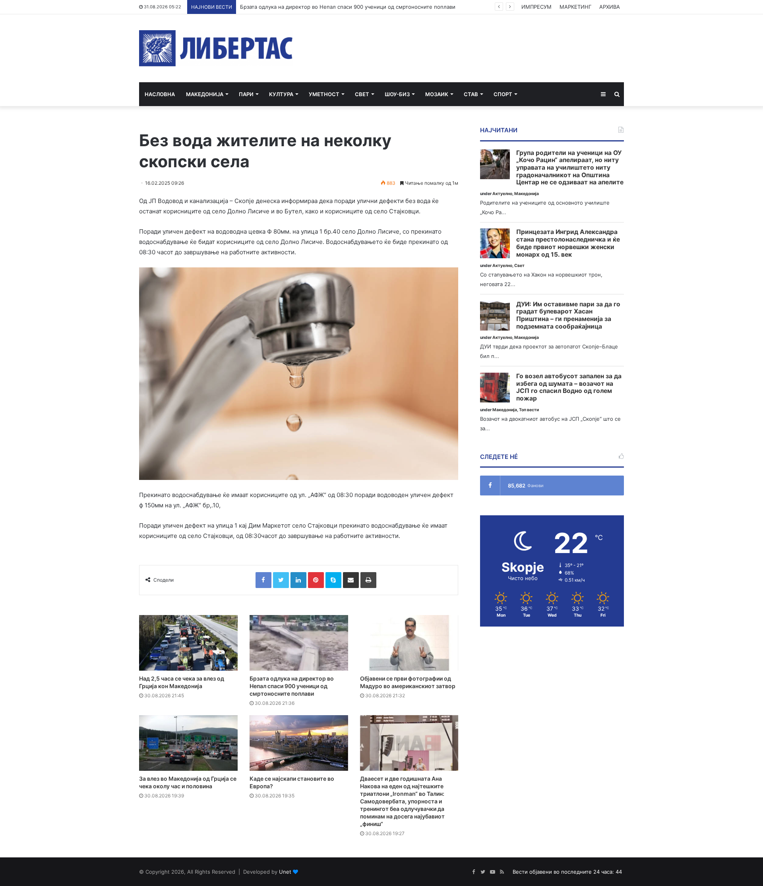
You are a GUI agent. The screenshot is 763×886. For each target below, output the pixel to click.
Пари (246, 94)
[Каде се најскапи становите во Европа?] (299, 743)
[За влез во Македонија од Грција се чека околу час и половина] (188, 743)
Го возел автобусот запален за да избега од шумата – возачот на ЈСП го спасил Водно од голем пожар (569, 387)
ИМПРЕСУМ (536, 7)
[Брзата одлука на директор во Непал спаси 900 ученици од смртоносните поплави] (299, 643)
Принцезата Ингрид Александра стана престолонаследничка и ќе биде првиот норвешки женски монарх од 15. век (568, 243)
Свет (362, 94)
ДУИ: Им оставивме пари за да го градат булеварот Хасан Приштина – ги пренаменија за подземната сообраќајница (568, 315)
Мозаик (436, 94)
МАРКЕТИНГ (575, 7)
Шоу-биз (397, 94)
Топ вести (529, 409)
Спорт (503, 94)
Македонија (204, 94)
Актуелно (502, 193)
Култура (281, 94)
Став (471, 94)
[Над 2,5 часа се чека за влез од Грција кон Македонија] (188, 643)
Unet (285, 872)
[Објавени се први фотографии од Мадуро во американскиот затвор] (409, 643)
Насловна (160, 94)
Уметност (324, 94)
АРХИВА (609, 7)
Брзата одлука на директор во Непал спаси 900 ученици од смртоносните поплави (347, 7)
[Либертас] (216, 48)
